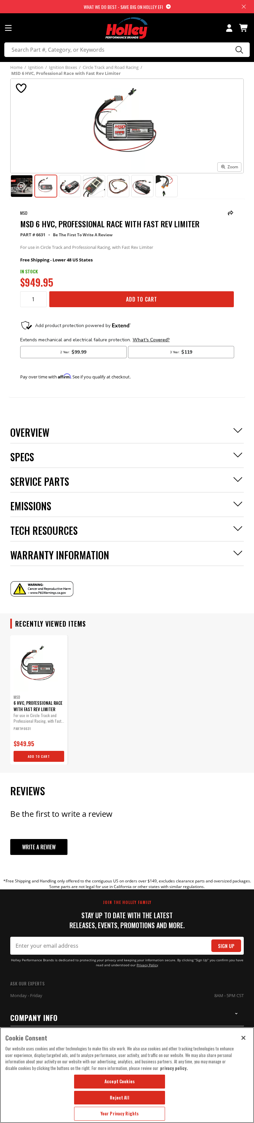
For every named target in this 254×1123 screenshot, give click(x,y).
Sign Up (226, 945)
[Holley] (127, 28)
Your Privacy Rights (120, 1113)
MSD (23, 213)
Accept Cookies (120, 1081)
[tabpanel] (38, 699)
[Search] (238, 49)
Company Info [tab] (34, 1017)
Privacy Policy (147, 965)
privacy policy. (174, 1068)
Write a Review (39, 847)
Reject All (119, 1097)
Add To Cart (141, 299)
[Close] (243, 1038)
